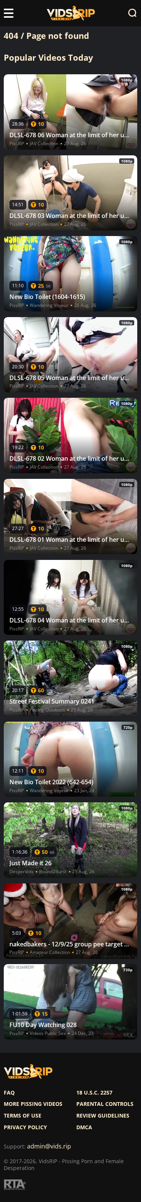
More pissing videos (33, 1104)
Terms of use (22, 1115)
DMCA (84, 1127)
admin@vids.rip (49, 1146)
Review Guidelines (102, 1115)
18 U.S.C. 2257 (94, 1092)
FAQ (9, 1092)
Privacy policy (25, 1127)
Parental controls (104, 1104)
